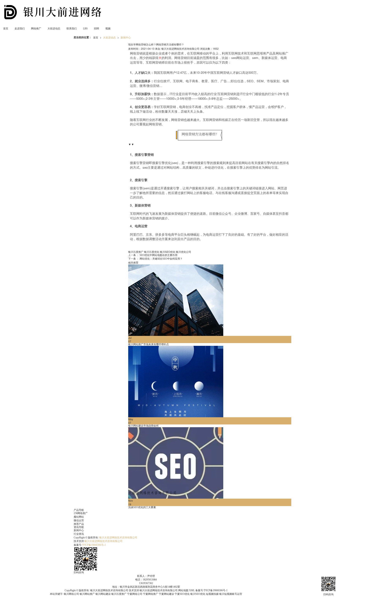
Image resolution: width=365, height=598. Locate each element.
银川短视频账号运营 (230, 594)
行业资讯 (79, 533)
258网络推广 (81, 513)
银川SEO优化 (167, 251)
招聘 (96, 28)
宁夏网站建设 (166, 594)
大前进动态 (54, 28)
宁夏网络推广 (150, 594)
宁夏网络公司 (134, 594)
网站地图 (183, 590)
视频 (107, 28)
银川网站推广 (87, 594)
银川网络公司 (71, 594)
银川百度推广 (135, 251)
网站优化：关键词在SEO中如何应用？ (155, 258)
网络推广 (36, 28)
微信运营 (79, 520)
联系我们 (72, 28)
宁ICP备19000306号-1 (94, 544)
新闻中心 (126, 37)
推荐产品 (79, 524)
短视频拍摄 (212, 594)
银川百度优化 (151, 251)
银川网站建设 (103, 594)
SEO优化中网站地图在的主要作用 (152, 255)
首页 (5, 28)
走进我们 (20, 28)
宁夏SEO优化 (182, 594)
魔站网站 (79, 516)
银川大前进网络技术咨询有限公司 (118, 537)
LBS (85, 28)
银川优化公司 (183, 251)
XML (192, 590)
